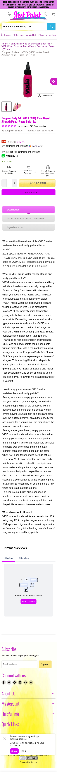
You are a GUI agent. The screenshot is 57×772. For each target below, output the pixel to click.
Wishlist (32, 35)
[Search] (51, 26)
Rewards (7, 35)
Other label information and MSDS (25, 218)
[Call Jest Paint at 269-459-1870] (9, 14)
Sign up (45, 664)
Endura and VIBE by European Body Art (30, 43)
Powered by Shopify (28, 762)
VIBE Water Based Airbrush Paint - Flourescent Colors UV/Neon (28, 47)
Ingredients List (15, 227)
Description (13, 209)
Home (5, 43)
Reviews (20, 35)
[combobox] (24, 26)
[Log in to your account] (45, 14)
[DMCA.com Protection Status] (28, 759)
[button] (28, 146)
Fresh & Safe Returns (29, 172)
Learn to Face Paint (48, 35)
